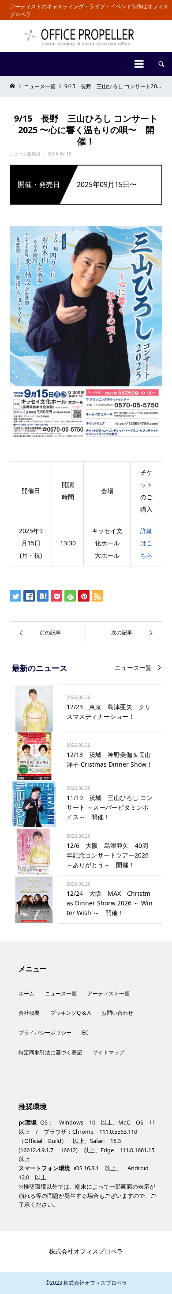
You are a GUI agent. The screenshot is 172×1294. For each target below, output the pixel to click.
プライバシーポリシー (45, 1032)
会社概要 (29, 1012)
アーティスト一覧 (108, 993)
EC (85, 1032)
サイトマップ (108, 1052)
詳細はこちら (146, 542)
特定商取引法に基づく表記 (50, 1052)
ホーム (26, 993)
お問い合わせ (117, 1012)
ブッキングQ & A (70, 1012)
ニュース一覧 (133, 667)
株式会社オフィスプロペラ (86, 1251)
